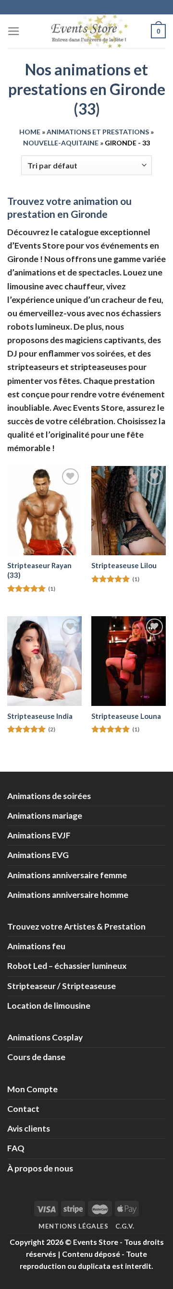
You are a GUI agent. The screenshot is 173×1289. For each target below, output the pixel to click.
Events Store (95, 1241)
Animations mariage (44, 816)
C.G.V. (125, 1226)
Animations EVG (38, 855)
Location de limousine (48, 1006)
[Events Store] (86, 31)
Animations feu (36, 946)
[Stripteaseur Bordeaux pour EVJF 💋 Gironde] (44, 510)
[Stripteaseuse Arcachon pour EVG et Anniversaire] (128, 510)
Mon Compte (32, 1089)
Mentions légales (73, 1226)
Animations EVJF (39, 835)
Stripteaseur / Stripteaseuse (61, 986)
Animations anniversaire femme (67, 875)
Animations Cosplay (45, 1037)
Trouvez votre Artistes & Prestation (76, 926)
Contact (23, 1109)
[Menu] (13, 31)
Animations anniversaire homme (67, 895)
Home (29, 132)
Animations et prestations (98, 132)
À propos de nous (40, 1168)
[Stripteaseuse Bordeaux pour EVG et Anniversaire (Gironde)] (44, 660)
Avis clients (28, 1128)
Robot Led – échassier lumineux (67, 966)
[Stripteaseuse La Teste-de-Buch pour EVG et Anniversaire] (128, 660)
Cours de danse (36, 1057)
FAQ (16, 1148)
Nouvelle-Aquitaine (61, 143)
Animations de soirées (49, 796)
